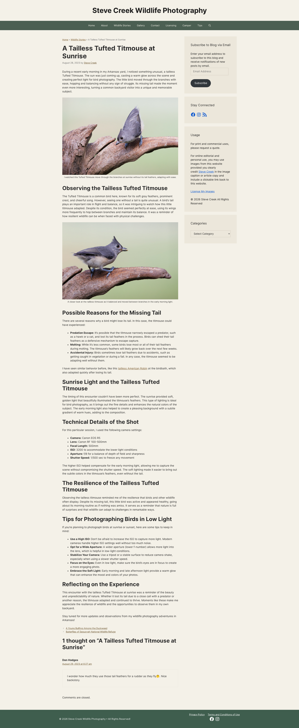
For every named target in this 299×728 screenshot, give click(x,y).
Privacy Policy (197, 714)
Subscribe (201, 83)
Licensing (171, 25)
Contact (155, 25)
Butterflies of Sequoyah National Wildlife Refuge (91, 631)
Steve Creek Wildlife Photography (149, 10)
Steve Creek (206, 171)
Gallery (141, 25)
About (104, 25)
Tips (199, 25)
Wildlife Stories (122, 25)
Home (91, 25)
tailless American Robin (132, 368)
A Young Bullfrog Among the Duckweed (86, 628)
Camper (187, 25)
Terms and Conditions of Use (224, 714)
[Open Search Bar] (209, 25)
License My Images (203, 191)
